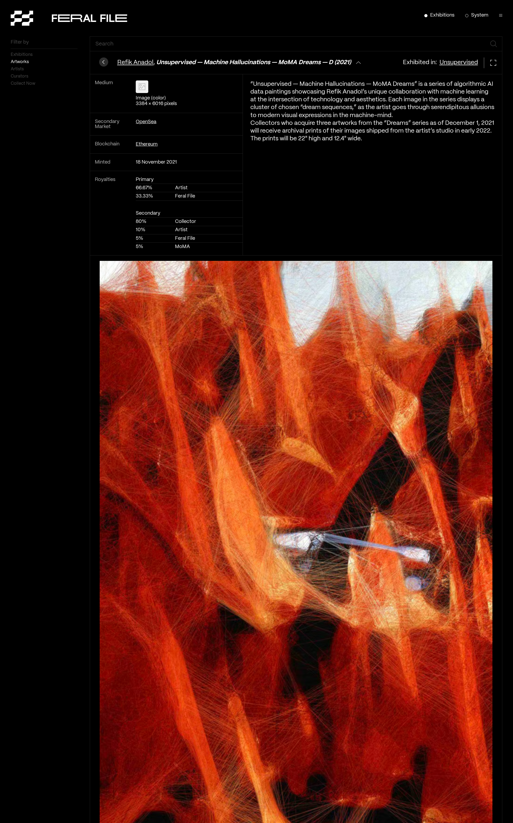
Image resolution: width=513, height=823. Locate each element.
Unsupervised (459, 62)
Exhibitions (22, 55)
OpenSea (146, 122)
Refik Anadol (135, 62)
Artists (18, 69)
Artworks (20, 62)
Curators (20, 76)
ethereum (147, 144)
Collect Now (23, 84)
